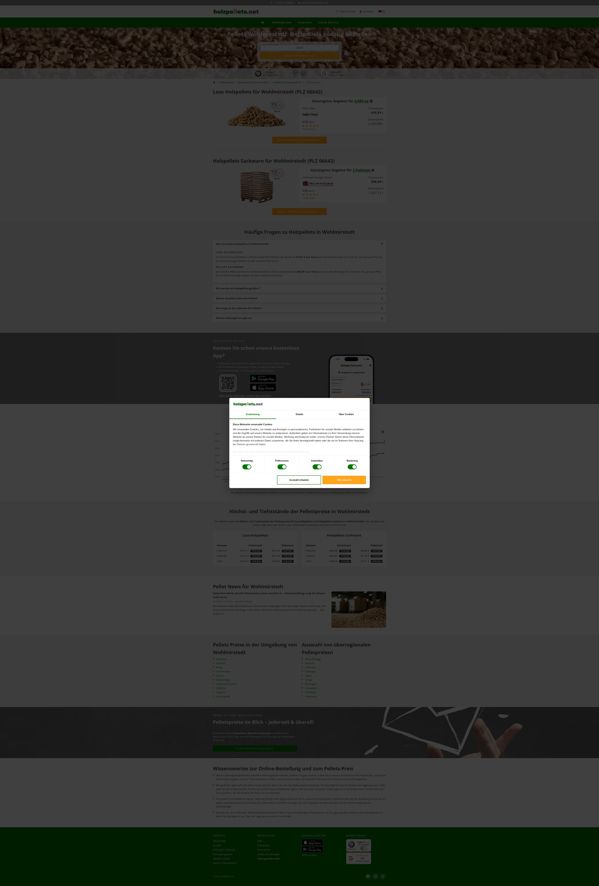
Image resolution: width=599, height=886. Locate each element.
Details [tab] (299, 414)
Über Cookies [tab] (346, 414)
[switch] (282, 466)
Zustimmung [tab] (253, 414)
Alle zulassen (344, 480)
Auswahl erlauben (299, 480)
